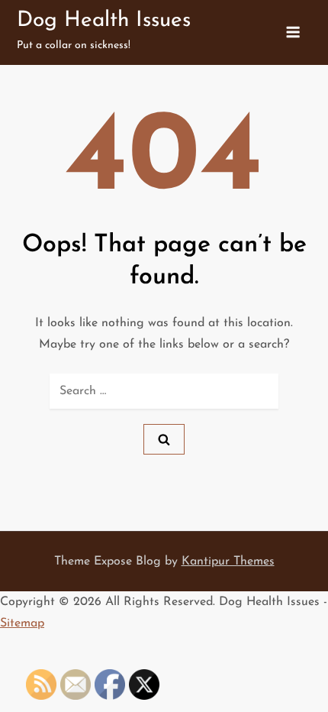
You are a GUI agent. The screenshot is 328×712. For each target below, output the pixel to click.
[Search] (164, 439)
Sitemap (22, 623)
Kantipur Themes (228, 561)
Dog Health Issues (104, 20)
